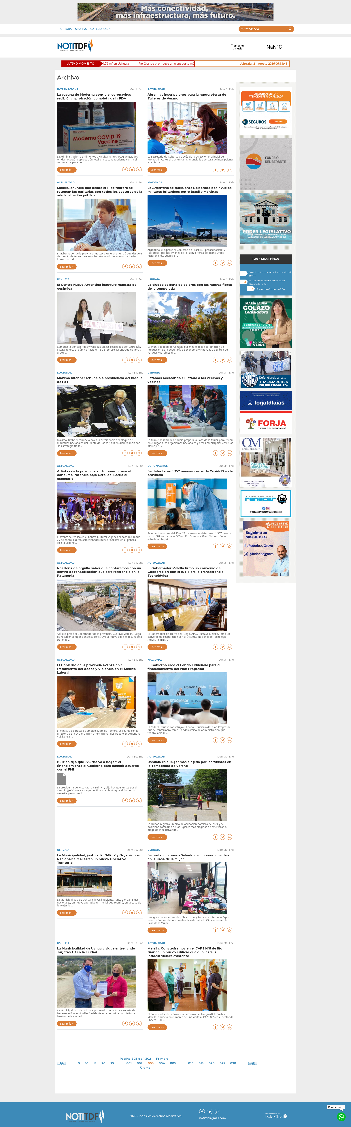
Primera (162, 1059)
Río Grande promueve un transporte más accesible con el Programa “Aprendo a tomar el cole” (127, 64)
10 (86, 1063)
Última (145, 1067)
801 (129, 1063)
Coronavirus (158, 466)
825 (222, 1063)
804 (162, 1063)
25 (112, 1063)
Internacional (68, 89)
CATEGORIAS (99, 29)
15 (94, 1063)
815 (201, 1063)
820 (211, 1063)
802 (140, 1063)
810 (190, 1063)
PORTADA (65, 29)
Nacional (64, 372)
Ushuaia (63, 279)
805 (173, 1063)
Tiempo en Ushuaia (256, 47)
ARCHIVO (81, 29)
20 (103, 1063)
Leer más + (66, 169)
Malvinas (155, 182)
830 (233, 1063)
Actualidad (156, 89)
